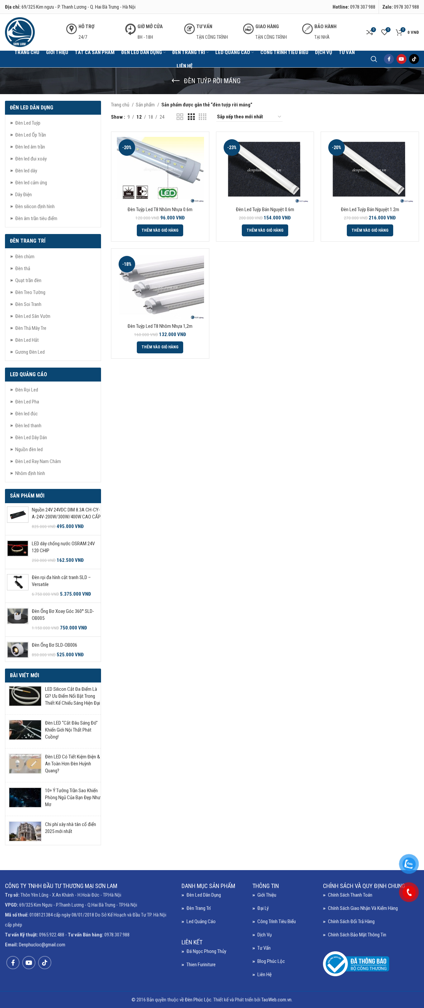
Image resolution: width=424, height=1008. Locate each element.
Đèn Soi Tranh (28, 304)
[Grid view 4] (202, 117)
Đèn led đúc (26, 414)
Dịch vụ (264, 935)
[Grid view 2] (180, 117)
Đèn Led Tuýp (27, 123)
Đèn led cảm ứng (31, 183)
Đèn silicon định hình (35, 206)
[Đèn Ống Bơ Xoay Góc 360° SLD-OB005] (17, 619)
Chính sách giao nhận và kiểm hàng (363, 908)
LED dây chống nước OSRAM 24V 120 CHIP (63, 547)
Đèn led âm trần (30, 147)
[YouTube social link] (401, 59)
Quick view (199, 162)
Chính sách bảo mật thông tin (357, 935)
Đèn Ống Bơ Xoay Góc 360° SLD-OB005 (63, 614)
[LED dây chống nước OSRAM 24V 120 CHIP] (17, 552)
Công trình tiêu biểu (276, 921)
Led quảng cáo (201, 921)
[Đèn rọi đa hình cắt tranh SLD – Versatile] (17, 586)
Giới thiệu (266, 895)
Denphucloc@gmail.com (42, 945)
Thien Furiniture (201, 965)
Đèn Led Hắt (27, 340)
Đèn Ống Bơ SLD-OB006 (54, 645)
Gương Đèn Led (30, 352)
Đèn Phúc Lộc (198, 1000)
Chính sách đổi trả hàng (351, 921)
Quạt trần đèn (28, 280)
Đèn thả (22, 268)
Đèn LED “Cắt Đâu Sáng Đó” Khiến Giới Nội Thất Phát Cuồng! (71, 730)
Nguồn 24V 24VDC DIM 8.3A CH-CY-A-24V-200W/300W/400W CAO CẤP (66, 513)
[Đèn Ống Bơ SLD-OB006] (17, 650)
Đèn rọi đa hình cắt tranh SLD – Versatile (61, 580)
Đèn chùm (24, 257)
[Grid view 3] (191, 117)
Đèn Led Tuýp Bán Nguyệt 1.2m (370, 209)
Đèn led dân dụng (203, 895)
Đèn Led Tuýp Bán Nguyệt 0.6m (265, 209)
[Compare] (199, 147)
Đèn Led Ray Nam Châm (38, 461)
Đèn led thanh (28, 426)
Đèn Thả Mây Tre (30, 328)
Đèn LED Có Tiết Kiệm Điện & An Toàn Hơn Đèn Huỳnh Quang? (72, 764)
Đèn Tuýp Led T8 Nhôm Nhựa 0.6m (160, 209)
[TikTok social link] (414, 59)
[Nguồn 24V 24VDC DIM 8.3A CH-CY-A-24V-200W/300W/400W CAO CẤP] (17, 518)
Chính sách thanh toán (350, 895)
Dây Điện (23, 195)
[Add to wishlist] (199, 177)
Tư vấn (264, 948)
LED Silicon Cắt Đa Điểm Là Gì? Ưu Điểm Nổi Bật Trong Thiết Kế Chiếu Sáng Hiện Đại (72, 696)
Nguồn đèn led (29, 449)
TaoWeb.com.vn (276, 1000)
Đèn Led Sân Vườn (32, 316)
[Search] (374, 59)
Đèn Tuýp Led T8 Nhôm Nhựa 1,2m (160, 326)
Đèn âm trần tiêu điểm (36, 218)
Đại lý (263, 908)
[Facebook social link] (389, 59)
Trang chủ (120, 105)
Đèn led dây (26, 171)
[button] (160, 230)
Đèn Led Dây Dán (31, 438)
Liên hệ (264, 975)
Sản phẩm (146, 105)
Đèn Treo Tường (30, 292)
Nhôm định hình (30, 473)
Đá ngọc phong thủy (206, 951)
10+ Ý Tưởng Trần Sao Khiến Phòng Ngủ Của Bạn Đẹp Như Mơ (72, 797)
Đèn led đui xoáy (31, 159)
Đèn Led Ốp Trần (30, 135)
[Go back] (175, 81)
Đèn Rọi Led (26, 390)
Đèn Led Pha (27, 402)
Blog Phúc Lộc (271, 961)
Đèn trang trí (198, 908)
